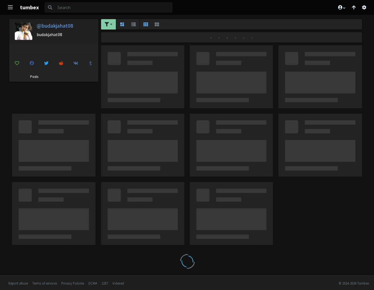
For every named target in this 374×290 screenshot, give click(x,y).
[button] (341, 7)
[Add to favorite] (16, 63)
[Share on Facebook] (31, 63)
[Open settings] (364, 7)
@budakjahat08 (55, 25)
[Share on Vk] (76, 63)
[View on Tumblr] (90, 63)
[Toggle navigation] (10, 7)
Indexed (118, 283)
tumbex (29, 7)
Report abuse (18, 283)
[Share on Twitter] (46, 63)
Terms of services (44, 283)
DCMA (92, 283)
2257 (105, 283)
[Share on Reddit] (61, 63)
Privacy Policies (72, 283)
